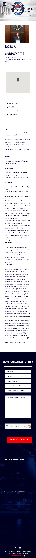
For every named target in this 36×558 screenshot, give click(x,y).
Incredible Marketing (17, 556)
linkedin (20, 548)
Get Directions (13, 115)
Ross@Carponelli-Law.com (17, 107)
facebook (15, 548)
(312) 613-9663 (13, 103)
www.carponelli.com (15, 111)
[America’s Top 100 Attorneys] (18, 8)
